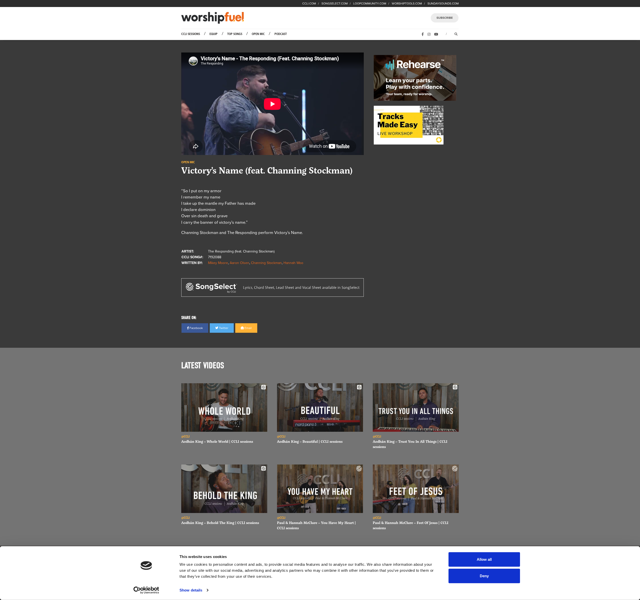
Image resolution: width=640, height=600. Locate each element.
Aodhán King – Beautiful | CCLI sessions (309, 441)
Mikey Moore (218, 263)
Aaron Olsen (239, 263)
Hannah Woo (293, 263)
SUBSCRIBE (444, 18)
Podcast (280, 34)
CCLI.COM (309, 3)
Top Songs (234, 34)
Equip (214, 34)
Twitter (223, 328)
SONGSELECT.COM (335, 3)
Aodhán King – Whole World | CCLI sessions (217, 441)
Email (248, 328)
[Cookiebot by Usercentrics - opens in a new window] (146, 590)
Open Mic (258, 34)
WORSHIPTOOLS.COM (407, 3)
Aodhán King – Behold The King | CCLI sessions (220, 522)
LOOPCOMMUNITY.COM (369, 3)
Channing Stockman (266, 263)
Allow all (484, 559)
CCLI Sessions (190, 34)
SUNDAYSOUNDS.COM (443, 3)
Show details (191, 590)
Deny (484, 576)
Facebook (196, 328)
